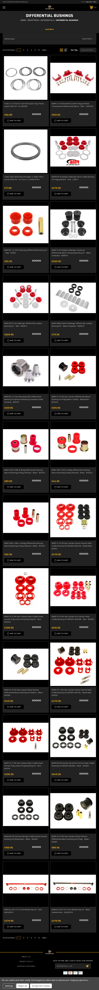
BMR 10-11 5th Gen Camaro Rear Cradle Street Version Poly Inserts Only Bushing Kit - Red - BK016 (23, 766)
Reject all (22, 985)
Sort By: (74, 50)
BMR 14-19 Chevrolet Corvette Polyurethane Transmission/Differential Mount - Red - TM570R (72, 105)
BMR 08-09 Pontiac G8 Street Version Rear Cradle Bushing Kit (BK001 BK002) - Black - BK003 (73, 764)
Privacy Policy (26, 961)
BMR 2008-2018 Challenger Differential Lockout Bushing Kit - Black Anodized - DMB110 (72, 324)
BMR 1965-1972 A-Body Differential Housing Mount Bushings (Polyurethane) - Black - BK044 (72, 471)
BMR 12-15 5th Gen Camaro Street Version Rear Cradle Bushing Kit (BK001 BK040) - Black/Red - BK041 (72, 546)
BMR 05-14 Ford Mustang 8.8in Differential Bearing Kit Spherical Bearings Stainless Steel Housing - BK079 (23, 399)
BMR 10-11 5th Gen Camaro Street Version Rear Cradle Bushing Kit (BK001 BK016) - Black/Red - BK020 (72, 692)
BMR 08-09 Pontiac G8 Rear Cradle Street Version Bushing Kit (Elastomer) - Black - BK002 (25, 837)
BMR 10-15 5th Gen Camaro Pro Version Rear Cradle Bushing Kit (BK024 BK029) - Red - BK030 (73, 618)
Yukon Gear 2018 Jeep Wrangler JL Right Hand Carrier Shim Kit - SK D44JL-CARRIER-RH (23, 178)
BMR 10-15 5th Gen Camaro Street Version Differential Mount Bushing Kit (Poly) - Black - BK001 (71, 839)
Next (44, 50)
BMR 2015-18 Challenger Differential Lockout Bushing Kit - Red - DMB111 (23, 324)
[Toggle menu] (12, 7)
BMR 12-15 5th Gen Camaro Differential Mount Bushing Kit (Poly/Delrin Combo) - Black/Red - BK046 (71, 399)
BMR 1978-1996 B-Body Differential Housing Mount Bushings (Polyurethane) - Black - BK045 (24, 471)
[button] (49, 39)
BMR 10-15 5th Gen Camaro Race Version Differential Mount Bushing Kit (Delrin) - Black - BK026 (24, 692)
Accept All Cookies (41, 985)
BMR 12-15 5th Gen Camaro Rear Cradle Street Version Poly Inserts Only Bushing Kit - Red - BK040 (23, 619)
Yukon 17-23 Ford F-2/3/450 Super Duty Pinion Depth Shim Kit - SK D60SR (24, 105)
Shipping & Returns (26, 966)
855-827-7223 (91, 2)
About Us (26, 956)
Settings (9, 985)
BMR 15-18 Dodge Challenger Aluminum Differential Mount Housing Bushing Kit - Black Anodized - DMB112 (71, 253)
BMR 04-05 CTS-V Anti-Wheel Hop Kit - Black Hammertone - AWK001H (71, 911)
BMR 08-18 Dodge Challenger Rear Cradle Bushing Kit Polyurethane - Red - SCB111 (73, 178)
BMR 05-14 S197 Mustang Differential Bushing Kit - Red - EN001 (25, 251)
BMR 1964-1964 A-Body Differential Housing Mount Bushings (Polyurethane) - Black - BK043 (24, 544)
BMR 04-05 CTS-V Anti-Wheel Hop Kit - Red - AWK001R (23, 911)
